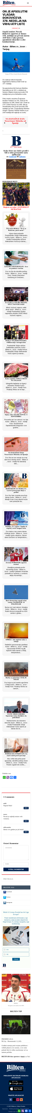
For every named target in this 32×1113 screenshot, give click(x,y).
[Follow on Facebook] (10, 1099)
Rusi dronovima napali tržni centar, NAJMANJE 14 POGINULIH (16, 602)
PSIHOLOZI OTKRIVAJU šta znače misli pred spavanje (15, 121)
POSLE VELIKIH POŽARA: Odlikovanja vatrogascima (16, 341)
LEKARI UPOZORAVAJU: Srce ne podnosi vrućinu (16, 267)
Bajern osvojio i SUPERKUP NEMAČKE (16, 208)
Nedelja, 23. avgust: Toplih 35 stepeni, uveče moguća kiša (16, 527)
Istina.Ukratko (21, 1106)
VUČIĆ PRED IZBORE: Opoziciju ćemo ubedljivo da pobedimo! (16, 715)
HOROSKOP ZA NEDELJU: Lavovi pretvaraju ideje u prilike (16, 490)
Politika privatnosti (14, 1108)
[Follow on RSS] (21, 1099)
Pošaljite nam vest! (13, 1111)
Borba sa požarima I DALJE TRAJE (16, 678)
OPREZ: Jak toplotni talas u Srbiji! (16, 640)
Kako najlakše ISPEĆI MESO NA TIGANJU (16, 379)
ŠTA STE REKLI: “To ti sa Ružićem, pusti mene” (16, 229)
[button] (4, 123)
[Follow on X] (14, 1099)
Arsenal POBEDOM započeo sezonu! (16, 563)
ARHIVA (15, 28)
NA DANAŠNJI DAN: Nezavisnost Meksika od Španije (16, 453)
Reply (26, 808)
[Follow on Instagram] (17, 1099)
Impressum (5, 1108)
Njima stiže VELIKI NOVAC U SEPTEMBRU (16, 415)
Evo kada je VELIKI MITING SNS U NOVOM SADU (16, 303)
